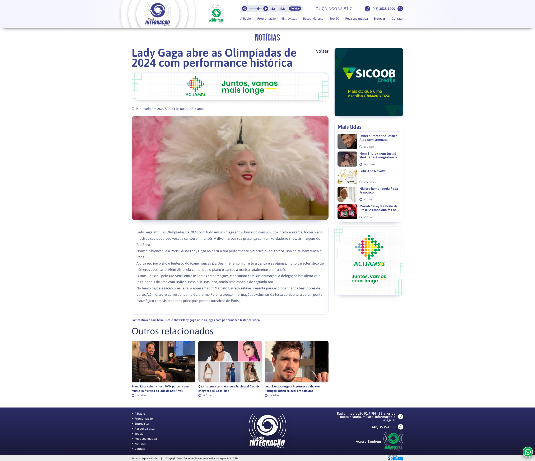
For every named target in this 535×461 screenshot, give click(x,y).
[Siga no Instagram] (367, 9)
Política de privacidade (144, 458)
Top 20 (334, 18)
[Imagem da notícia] (230, 168)
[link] (163, 369)
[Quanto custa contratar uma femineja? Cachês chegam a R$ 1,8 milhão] (230, 361)
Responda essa (313, 18)
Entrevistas (289, 18)
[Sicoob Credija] (230, 86)
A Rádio (245, 18)
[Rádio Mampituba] (216, 15)
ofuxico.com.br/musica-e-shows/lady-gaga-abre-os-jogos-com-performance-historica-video (200, 320)
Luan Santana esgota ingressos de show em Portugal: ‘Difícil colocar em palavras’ (293, 389)
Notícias (379, 18)
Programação (266, 18)
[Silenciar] (244, 8)
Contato (397, 18)
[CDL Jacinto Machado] (369, 82)
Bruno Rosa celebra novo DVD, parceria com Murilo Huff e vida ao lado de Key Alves (161, 389)
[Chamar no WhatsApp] (400, 9)
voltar (322, 51)
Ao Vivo (295, 8)
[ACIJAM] (369, 261)
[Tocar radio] (265, 8)
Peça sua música (356, 18)
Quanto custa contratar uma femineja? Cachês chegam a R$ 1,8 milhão (228, 389)
